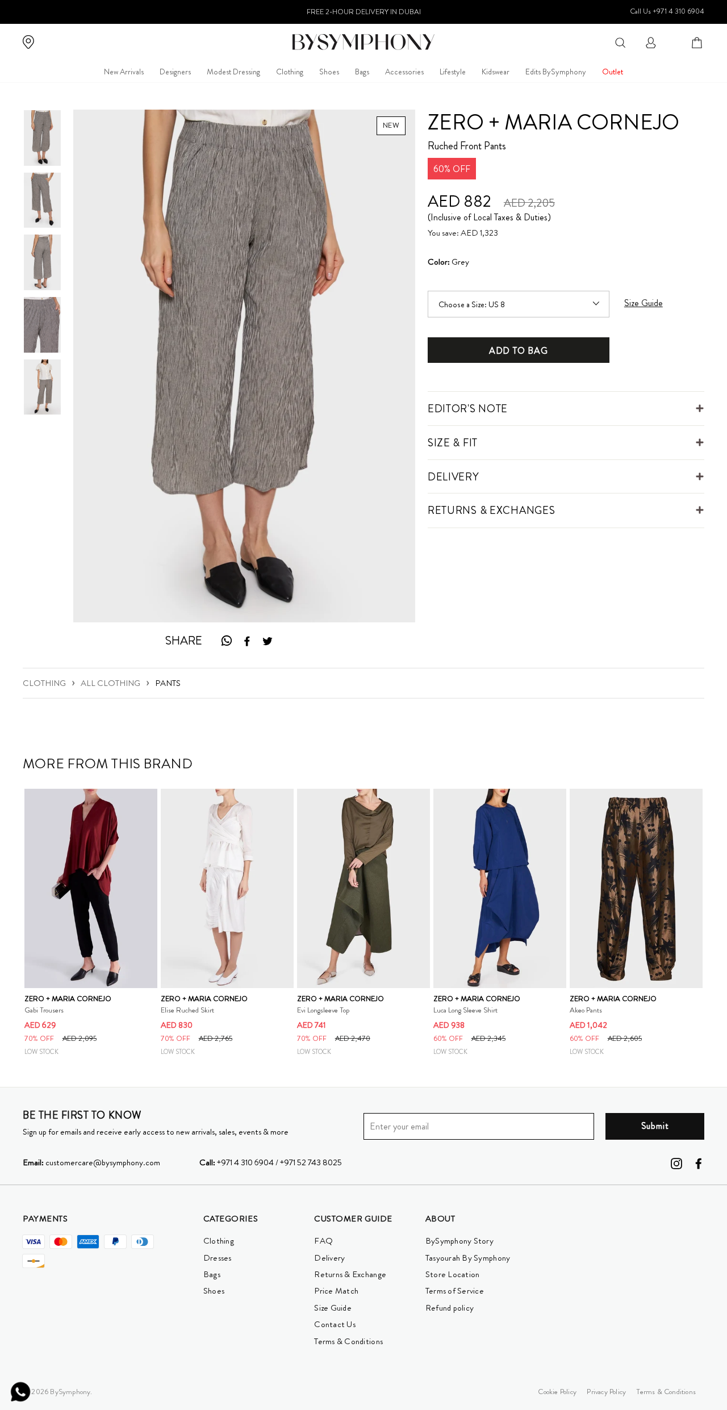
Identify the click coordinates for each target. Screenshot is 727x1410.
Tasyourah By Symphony (468, 1258)
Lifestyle (453, 71)
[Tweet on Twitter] (267, 641)
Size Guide (333, 1308)
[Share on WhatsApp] (226, 640)
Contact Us (335, 1324)
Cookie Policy (557, 1391)
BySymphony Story (459, 1241)
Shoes (329, 71)
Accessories (404, 71)
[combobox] (620, 42)
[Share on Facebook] (247, 641)
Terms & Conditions (348, 1341)
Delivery (329, 1258)
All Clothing (110, 683)
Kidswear (495, 71)
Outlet (612, 71)
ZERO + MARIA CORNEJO (553, 122)
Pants (168, 683)
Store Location (452, 1274)
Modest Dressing (233, 71)
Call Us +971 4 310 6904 (667, 11)
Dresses (217, 1258)
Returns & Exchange (350, 1274)
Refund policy (449, 1308)
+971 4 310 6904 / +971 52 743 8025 (270, 1162)
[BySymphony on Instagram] (676, 1163)
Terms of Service (454, 1291)
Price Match (336, 1291)
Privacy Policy (606, 1391)
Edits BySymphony (555, 71)
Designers (175, 71)
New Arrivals (124, 71)
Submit (655, 1125)
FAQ (323, 1241)
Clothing (289, 71)
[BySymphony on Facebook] (698, 1163)
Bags (362, 71)
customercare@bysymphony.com (91, 1162)
